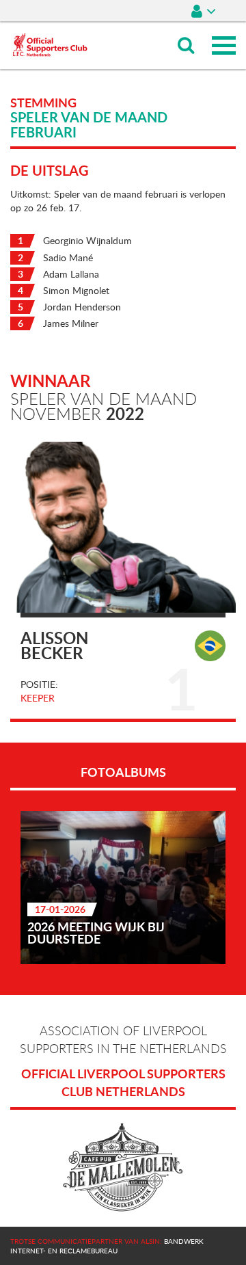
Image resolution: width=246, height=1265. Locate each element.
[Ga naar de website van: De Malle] (123, 1167)
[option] (123, 888)
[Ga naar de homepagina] (49, 27)
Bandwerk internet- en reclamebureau (107, 1245)
